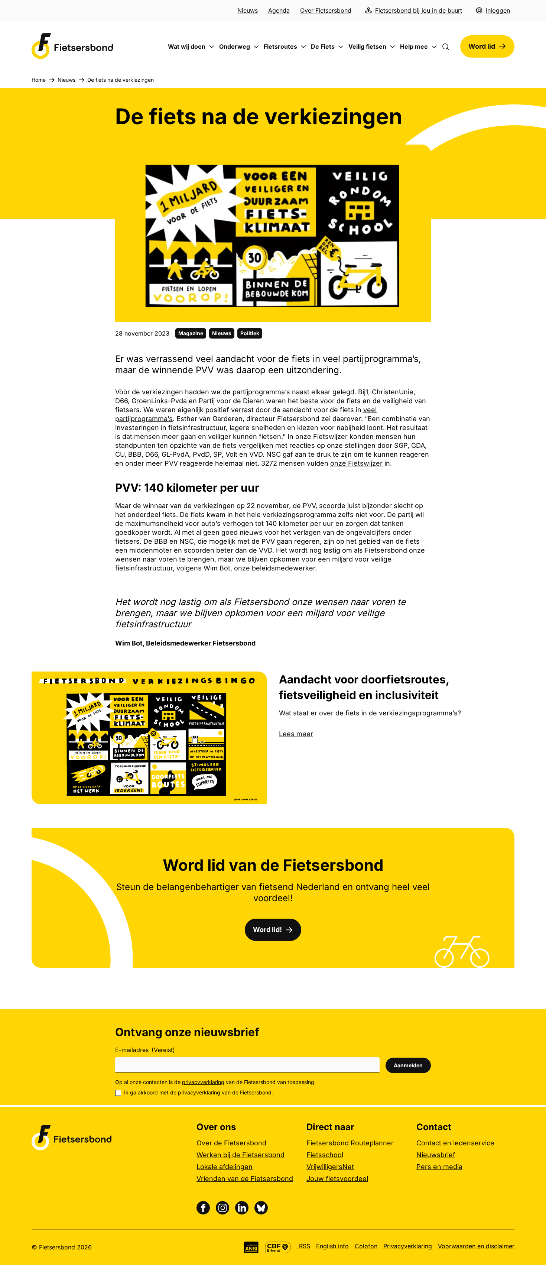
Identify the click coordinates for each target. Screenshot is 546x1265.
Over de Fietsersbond (231, 1143)
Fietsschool (324, 1155)
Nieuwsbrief (435, 1155)
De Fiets (323, 46)
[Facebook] (203, 1207)
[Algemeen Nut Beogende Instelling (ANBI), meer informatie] (251, 1247)
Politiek (249, 333)
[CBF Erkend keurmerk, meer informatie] (278, 1247)
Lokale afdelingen (224, 1167)
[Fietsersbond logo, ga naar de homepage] (72, 46)
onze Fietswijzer (356, 463)
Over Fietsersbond (325, 10)
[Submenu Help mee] (434, 47)
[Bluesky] (261, 1207)
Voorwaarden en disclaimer (476, 1246)
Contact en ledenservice (455, 1143)
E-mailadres (145, 1050)
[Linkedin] (241, 1207)
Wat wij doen (186, 46)
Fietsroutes (280, 46)
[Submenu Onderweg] (256, 47)
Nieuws (247, 10)
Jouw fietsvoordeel (337, 1178)
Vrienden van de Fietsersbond (244, 1178)
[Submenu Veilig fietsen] (393, 47)
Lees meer (296, 734)
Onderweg (234, 46)
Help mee (414, 46)
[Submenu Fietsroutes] (303, 47)
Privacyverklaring (407, 1246)
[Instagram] (222, 1207)
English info (332, 1246)
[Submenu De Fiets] (341, 47)
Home (39, 80)
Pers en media (439, 1167)
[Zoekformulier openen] (449, 46)
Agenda (279, 10)
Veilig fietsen (367, 46)
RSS (303, 1246)
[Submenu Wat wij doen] (212, 47)
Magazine (190, 333)
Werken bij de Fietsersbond (240, 1155)
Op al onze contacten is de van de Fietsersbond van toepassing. (215, 1082)
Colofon (366, 1246)
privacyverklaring (203, 1082)
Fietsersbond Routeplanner (350, 1143)
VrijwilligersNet (330, 1167)
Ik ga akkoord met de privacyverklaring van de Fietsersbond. (198, 1092)
